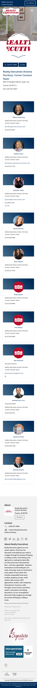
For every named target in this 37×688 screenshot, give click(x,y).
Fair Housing (7, 674)
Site (23, 65)
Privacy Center (14, 674)
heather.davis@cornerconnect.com (18, 163)
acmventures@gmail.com (14, 373)
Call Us (31, 3)
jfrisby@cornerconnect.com (15, 199)
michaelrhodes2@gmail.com (15, 479)
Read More (20, 517)
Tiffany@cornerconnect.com (15, 127)
